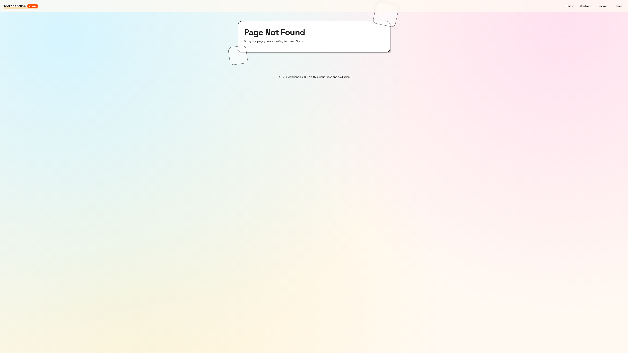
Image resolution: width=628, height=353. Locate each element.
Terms (618, 6)
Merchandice (20, 6)
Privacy (602, 6)
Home (569, 6)
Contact (585, 6)
